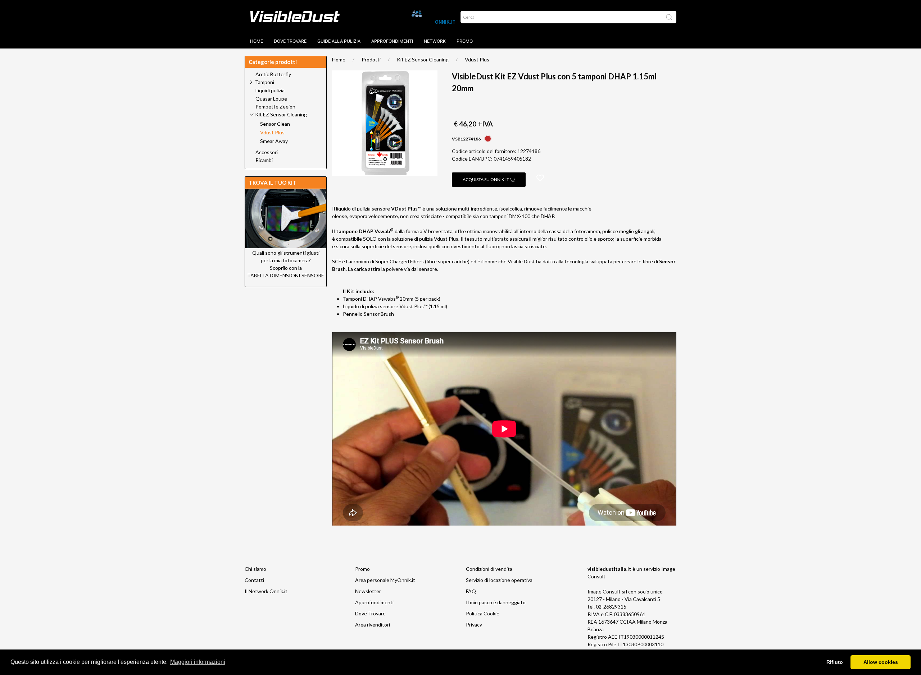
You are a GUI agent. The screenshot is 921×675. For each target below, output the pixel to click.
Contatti (254, 580)
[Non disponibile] (487, 138)
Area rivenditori (372, 624)
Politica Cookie (482, 613)
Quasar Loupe (271, 99)
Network (435, 41)
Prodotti (371, 59)
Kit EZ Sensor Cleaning (423, 59)
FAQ (471, 591)
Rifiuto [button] (834, 662)
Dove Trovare (370, 613)
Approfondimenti (392, 41)
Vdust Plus (477, 59)
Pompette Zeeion (275, 107)
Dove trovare (290, 41)
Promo (465, 41)
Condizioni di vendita (489, 569)
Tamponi (264, 82)
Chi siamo (255, 569)
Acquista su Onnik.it (486, 179)
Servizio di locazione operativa (499, 580)
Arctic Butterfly (273, 74)
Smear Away (274, 141)
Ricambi (264, 160)
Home (256, 41)
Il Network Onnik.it (266, 591)
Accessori (266, 152)
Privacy (474, 624)
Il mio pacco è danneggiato (496, 602)
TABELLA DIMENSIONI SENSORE (285, 275)
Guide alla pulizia (338, 41)
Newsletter (368, 591)
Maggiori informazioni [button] (197, 662)
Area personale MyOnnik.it (385, 580)
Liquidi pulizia (270, 90)
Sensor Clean (275, 124)
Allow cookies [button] (880, 662)
